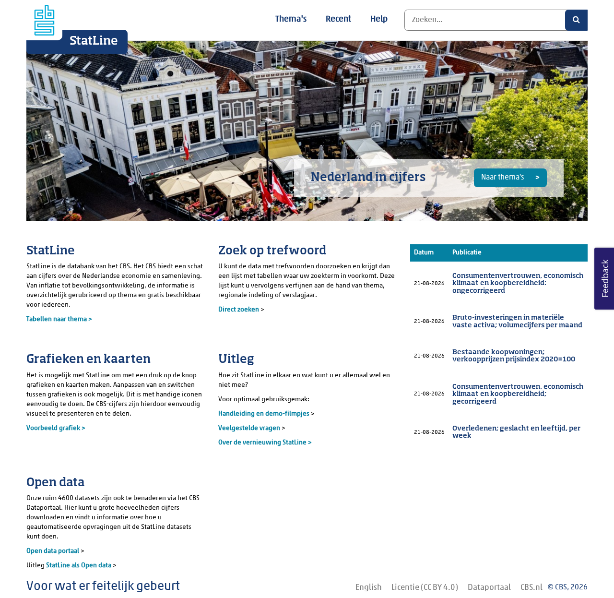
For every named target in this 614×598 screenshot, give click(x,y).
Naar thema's (503, 177)
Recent (338, 19)
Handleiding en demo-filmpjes (263, 414)
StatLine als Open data (79, 565)
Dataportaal (489, 588)
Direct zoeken (238, 309)
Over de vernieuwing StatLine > (265, 442)
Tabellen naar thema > (59, 319)
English (368, 588)
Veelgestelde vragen (250, 428)
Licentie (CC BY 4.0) (424, 588)
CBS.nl (531, 588)
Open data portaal (53, 551)
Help (379, 19)
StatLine (94, 41)
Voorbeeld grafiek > (55, 428)
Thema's (291, 19)
